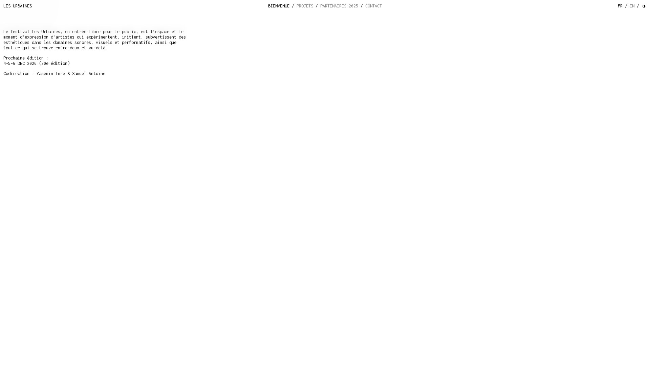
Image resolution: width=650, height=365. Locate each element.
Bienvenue (278, 5)
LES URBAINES (17, 5)
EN (632, 5)
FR (620, 5)
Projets (305, 5)
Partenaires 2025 (339, 5)
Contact (373, 5)
